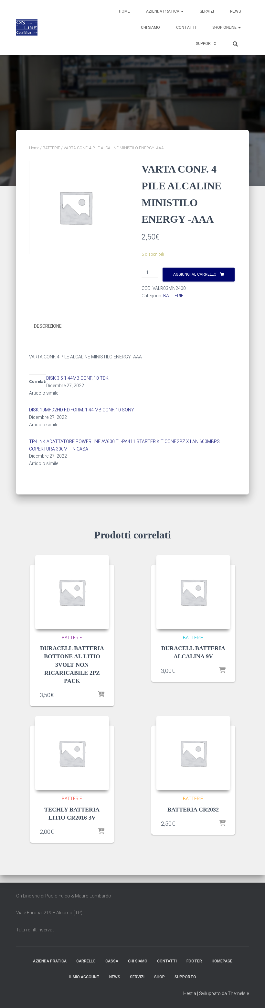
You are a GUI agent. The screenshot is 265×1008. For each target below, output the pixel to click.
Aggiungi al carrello (195, 274)
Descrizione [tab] (48, 326)
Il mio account (84, 977)
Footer (194, 961)
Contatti (186, 27)
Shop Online (225, 27)
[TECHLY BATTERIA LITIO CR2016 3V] (72, 753)
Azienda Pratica (163, 11)
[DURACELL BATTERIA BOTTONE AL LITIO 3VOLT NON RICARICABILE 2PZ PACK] (72, 592)
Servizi (207, 11)
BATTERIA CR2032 (193, 809)
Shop (159, 977)
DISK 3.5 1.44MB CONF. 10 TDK (77, 378)
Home (124, 11)
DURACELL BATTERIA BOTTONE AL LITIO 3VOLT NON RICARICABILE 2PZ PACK (72, 664)
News (235, 11)
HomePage (222, 961)
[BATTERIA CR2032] (193, 753)
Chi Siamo (150, 27)
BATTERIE (51, 148)
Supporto (206, 43)
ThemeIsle (238, 993)
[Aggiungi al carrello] (101, 695)
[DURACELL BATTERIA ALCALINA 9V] (193, 592)
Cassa (111, 961)
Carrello (86, 961)
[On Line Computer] (26, 27)
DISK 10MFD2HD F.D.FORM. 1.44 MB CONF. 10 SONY (81, 409)
